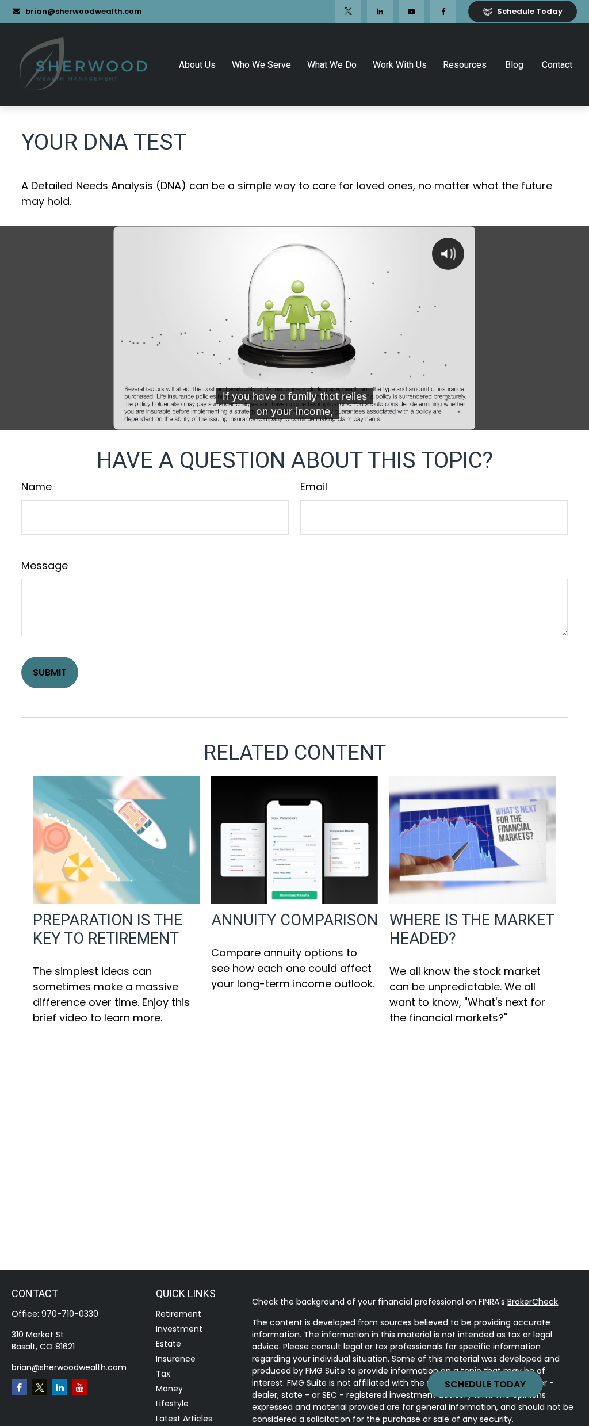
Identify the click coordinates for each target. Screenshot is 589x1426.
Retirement (178, 1314)
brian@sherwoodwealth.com (83, 11)
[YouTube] (411, 11)
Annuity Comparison (294, 920)
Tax (163, 1373)
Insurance (176, 1358)
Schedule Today (485, 1384)
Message (44, 565)
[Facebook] (443, 11)
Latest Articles (184, 1418)
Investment (179, 1329)
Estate (168, 1343)
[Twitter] (348, 11)
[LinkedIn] (380, 11)
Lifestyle (172, 1403)
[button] (197, 64)
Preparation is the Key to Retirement (107, 929)
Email (313, 486)
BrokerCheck (532, 1301)
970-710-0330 (69, 1314)
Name (36, 486)
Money (169, 1388)
